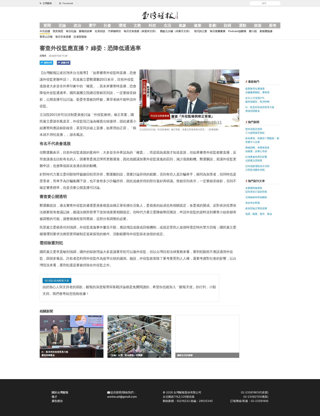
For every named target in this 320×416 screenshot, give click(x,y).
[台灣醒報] (160, 14)
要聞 (47, 25)
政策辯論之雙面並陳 (256, 208)
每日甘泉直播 (63, 36)
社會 (107, 25)
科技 (152, 25)
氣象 (182, 25)
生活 (167, 25)
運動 (242, 25)
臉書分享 (65, 62)
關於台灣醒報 (60, 392)
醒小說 (253, 31)
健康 (197, 25)
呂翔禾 (43, 55)
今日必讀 (45, 31)
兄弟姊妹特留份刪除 (256, 197)
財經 (227, 25)
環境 (122, 25)
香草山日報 (46, 36)
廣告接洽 (57, 401)
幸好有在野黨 (252, 202)
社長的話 (100, 31)
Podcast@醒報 (237, 31)
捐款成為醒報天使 (58, 280)
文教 (137, 25)
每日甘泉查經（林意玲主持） (140, 31)
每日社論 (71, 31)
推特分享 (47, 62)
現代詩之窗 (200, 31)
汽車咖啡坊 (114, 31)
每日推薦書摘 (217, 31)
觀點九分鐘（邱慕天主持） (175, 31)
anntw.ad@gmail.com (122, 396)
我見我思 (58, 31)
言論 (62, 25)
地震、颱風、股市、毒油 (258, 213)
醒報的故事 (85, 31)
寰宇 (92, 25)
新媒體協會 (266, 31)
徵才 (54, 396)
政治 (77, 25)
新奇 (272, 25)
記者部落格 (80, 36)
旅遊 (257, 25)
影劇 (212, 25)
